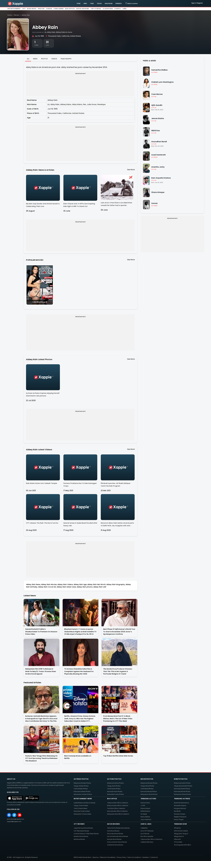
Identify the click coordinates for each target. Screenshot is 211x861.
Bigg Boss (31, 9)
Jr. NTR (143, 805)
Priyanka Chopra (179, 814)
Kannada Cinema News (82, 811)
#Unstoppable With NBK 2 (182, 845)
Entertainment (14, 9)
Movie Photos (147, 779)
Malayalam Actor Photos (115, 794)
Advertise (145, 857)
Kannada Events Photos (182, 789)
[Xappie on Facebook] (9, 815)
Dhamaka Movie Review (115, 834)
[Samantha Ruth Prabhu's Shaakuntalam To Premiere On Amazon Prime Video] (41, 612)
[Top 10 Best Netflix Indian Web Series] (119, 739)
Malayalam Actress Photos (83, 794)
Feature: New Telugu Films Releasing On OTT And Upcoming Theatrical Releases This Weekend (41, 758)
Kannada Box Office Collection (117, 811)
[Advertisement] (80, 88)
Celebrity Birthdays (147, 842)
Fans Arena (59, 9)
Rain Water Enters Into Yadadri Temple (41, 483)
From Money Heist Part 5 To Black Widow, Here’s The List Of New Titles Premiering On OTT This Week (117, 718)
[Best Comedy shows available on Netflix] (80, 739)
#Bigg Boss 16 (179, 836)
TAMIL (92, 3)
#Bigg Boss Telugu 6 (181, 834)
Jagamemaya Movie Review (83, 828)
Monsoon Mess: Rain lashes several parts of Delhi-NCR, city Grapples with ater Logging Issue (117, 524)
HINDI (85, 3)
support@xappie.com (14, 821)
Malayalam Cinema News (82, 814)
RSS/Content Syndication (82, 857)
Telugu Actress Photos (81, 786)
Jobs (124, 9)
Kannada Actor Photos (114, 791)
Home (9, 15)
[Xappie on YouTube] (19, 815)
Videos (49, 9)
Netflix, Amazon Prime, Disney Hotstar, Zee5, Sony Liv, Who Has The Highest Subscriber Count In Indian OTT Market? (80, 718)
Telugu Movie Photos (147, 786)
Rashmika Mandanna (181, 803)
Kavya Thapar (179, 819)
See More (131, 169)
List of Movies (145, 834)
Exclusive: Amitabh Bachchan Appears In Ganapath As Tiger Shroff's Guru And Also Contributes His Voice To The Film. (41, 718)
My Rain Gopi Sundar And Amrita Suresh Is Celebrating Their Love (43, 205)
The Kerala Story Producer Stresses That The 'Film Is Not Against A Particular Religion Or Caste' (117, 671)
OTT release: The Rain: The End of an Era (42, 523)
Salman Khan (145, 803)
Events (118, 9)
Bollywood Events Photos (182, 783)
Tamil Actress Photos (81, 789)
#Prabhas (177, 828)
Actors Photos (114, 779)
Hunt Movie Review (113, 831)
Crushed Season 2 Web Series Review (86, 834)
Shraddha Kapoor (180, 805)
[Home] (15, 3)
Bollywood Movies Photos (149, 783)
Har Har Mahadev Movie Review (117, 836)
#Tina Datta (178, 842)
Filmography (66, 59)
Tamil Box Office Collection (116, 808)
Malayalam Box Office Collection (118, 814)
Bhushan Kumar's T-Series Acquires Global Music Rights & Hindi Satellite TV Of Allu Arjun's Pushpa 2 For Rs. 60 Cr (80, 631)
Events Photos (180, 779)
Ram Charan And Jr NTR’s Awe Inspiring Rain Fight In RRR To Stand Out (79, 205)
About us (96, 857)
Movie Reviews (82, 9)
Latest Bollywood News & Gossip (84, 803)
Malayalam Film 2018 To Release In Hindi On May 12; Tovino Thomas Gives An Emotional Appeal (40, 671)
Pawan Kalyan (145, 808)
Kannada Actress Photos (82, 791)
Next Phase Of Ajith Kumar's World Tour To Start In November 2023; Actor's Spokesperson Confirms (119, 631)
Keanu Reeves (145, 817)
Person (16, 15)
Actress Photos (81, 779)
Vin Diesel (144, 814)
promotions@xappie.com (15, 819)
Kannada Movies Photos (149, 791)
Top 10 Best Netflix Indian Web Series (118, 756)
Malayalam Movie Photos (149, 794)
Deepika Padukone (180, 817)
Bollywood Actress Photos (82, 783)
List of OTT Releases (147, 831)
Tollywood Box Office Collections (151, 839)
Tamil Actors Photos (113, 789)
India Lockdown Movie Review (117, 842)
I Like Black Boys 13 (39, 302)
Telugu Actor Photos (113, 786)
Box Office (70, 9)
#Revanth (177, 839)
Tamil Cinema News (80, 808)
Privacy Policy (121, 857)
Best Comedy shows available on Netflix (77, 757)
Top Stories (96, 9)
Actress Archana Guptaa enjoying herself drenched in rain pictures (42, 394)
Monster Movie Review (114, 839)
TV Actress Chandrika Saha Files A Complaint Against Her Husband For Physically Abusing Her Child (79, 671)
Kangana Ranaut (180, 808)
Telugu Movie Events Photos (183, 786)
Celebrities (144, 828)
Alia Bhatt (177, 811)
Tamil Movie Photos (147, 789)
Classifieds (108, 9)
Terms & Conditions (134, 857)
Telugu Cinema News (81, 805)
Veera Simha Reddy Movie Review (118, 828)
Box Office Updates (147, 836)
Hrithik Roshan (145, 811)
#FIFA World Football (181, 831)
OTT (24, 9)
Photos (41, 9)
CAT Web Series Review (81, 831)
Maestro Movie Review (81, 836)
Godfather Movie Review (115, 845)
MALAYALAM (108, 3)
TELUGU (99, 3)
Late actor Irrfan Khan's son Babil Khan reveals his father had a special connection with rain (116, 204)
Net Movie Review (79, 839)
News (35, 59)
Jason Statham (146, 819)
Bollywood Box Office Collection (117, 805)
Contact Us (154, 857)
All (28, 59)
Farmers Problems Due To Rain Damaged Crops (79, 484)
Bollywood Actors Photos (115, 783)
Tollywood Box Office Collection (117, 803)
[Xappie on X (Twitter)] (14, 815)
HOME (78, 3)
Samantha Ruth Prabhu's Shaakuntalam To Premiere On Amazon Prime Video (41, 631)
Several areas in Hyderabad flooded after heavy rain (80, 524)
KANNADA (119, 3)
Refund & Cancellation (108, 857)
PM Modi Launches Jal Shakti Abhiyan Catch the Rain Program (115, 484)
